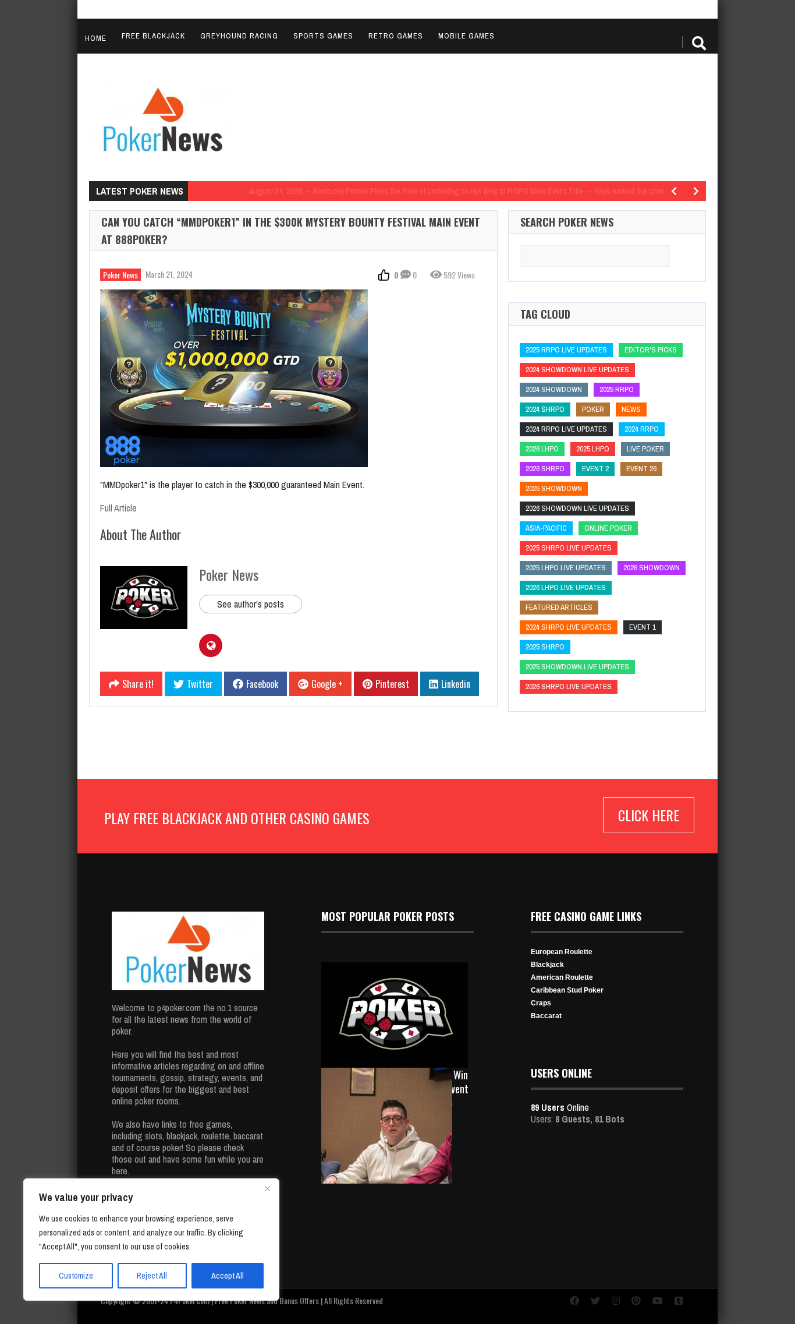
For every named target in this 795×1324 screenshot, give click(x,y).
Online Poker (608, 528)
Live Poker (645, 449)
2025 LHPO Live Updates (566, 568)
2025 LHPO (592, 449)
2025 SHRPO (545, 647)
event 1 (642, 627)
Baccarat (546, 1016)
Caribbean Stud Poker (567, 990)
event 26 (641, 469)
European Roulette (561, 952)
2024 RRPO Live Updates (566, 429)
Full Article (118, 508)
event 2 (595, 469)
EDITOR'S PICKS (650, 350)
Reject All (152, 1275)
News (631, 409)
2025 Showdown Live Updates (577, 667)
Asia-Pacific (546, 528)
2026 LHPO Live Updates (566, 587)
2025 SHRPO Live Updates (569, 548)
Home (96, 38)
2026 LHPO (542, 449)
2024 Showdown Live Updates (577, 370)
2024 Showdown (554, 389)
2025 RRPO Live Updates (566, 350)
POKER (593, 409)
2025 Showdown (554, 488)
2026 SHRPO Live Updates (569, 686)
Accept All (227, 1275)
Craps (541, 1003)
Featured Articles (559, 607)
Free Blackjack (153, 36)
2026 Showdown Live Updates (577, 508)
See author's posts (250, 604)
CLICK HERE (648, 814)
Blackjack (547, 965)
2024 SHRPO (545, 409)
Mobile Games (466, 36)
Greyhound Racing (239, 36)
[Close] (267, 1188)
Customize (76, 1275)
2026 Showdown (651, 568)
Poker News (120, 275)
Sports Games (323, 36)
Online (560, 1107)
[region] (151, 1239)
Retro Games (395, 36)
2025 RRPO (616, 389)
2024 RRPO (641, 429)
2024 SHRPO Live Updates (569, 627)
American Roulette (562, 977)
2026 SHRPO (545, 469)
